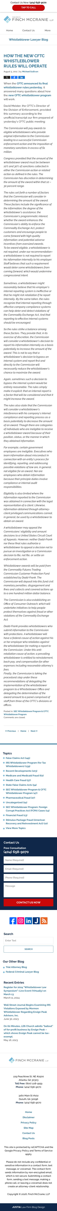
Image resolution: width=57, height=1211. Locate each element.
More (47, 30)
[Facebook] (13, 920)
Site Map (28, 1127)
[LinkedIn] (28, 920)
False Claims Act (18, 758)
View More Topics (16, 828)
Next (34, 730)
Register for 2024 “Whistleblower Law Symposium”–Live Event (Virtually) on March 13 (25, 991)
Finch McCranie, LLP (39, 1194)
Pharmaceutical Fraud (20, 797)
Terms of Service (43, 1150)
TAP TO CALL (28, 7)
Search (29, 949)
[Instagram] (20, 920)
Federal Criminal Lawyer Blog (22, 971)
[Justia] (36, 920)
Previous (10, 730)
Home (9, 30)
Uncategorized (16, 802)
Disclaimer (28, 1117)
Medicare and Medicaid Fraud (25, 775)
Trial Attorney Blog (16, 967)
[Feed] (44, 920)
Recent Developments (21, 771)
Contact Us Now (28, 902)
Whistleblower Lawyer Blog (28, 19)
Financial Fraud (16, 815)
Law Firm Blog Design (28, 1207)
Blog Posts (28, 1138)
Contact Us (28, 30)
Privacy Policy (28, 1122)
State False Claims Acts (21, 785)
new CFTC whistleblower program (29, 95)
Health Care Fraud (18, 780)
